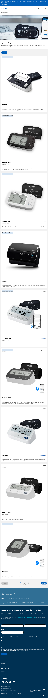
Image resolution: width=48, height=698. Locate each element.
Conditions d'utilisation (5, 686)
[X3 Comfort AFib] (24, 431)
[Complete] (24, 80)
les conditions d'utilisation (31, 617)
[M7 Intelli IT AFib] (24, 138)
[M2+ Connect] (24, 547)
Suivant (43, 583)
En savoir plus (4, 4)
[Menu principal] (46, 8)
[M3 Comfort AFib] (24, 488)
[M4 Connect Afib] (24, 373)
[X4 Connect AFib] (24, 314)
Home (2, 12)
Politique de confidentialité (6, 688)
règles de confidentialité (21, 617)
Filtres (5, 52)
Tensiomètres (6, 12)
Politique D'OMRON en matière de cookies (8, 690)
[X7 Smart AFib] (24, 197)
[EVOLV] (24, 255)
